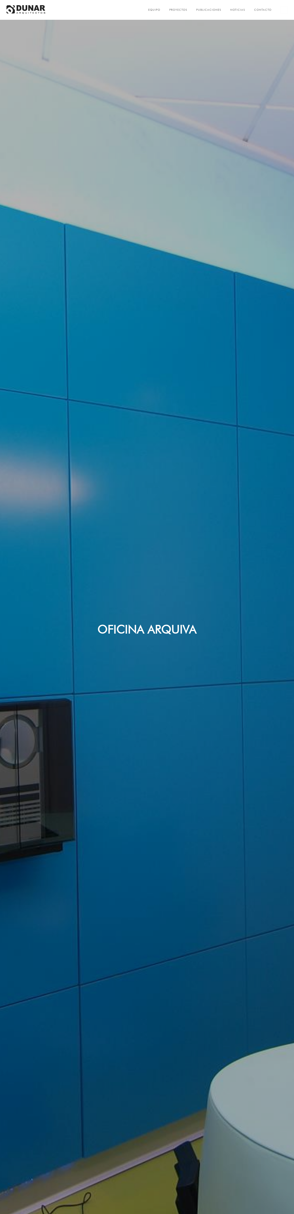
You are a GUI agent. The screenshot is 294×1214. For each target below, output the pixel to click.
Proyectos (178, 9)
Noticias (237, 9)
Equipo (154, 9)
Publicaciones (208, 9)
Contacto (263, 9)
